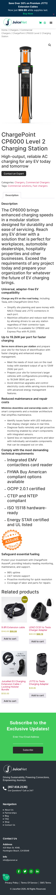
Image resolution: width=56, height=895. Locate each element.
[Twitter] (25, 871)
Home (4, 30)
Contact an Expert (14, 173)
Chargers (14, 30)
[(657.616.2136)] (4, 788)
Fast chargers (40, 185)
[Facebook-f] (18, 871)
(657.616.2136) (17, 786)
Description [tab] (12, 195)
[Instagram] (31, 871)
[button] (51, 22)
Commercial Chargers (38, 182)
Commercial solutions (19, 185)
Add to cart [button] (10, 638)
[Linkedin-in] (37, 871)
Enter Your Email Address (26, 737)
